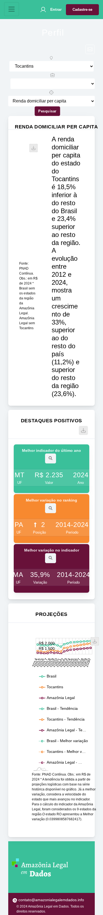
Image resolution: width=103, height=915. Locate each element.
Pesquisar (47, 111)
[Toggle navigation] (11, 9)
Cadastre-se (82, 9)
